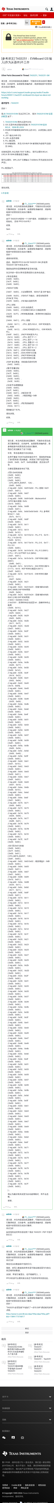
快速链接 (6, 1408)
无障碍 (5, 1485)
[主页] (15, 9)
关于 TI (5, 1397)
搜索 (46, 9)
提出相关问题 (36, 22)
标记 (27, 1328)
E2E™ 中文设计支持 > (12, 15)
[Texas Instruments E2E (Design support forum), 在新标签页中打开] (13, 1439)
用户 (51, 9)
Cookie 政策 (16, 1485)
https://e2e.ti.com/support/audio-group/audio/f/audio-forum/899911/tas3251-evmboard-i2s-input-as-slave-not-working (26, 95)
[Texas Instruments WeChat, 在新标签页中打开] (4, 1439)
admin (9, 69)
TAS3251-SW (43, 75)
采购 (4, 1420)
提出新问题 (43, 22)
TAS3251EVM (11, 122)
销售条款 (42, 1485)
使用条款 (6, 1488)
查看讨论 (20, 234)
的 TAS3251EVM (11, 114)
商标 (15, 1488)
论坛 (25, 15)
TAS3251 (34, 75)
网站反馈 (25, 1488)
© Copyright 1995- (12, 1493)
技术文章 (34, 15)
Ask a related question (25, 40)
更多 (45, 15)
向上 (7, 235)
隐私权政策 (30, 1485)
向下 (13, 235)
